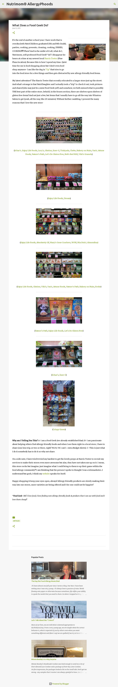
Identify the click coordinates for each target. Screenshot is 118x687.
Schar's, (18, 150)
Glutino (48, 150)
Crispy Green (59, 429)
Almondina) (92, 242)
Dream (67, 198)
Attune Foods (59, 286)
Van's (49, 286)
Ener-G (56, 150)
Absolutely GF (43, 242)
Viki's (44, 286)
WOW (74, 242)
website (46, 474)
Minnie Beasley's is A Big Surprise (43, 659)
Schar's (55, 375)
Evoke (98, 286)
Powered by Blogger (60, 684)
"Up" (48, 69)
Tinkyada (64, 150)
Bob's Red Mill (71, 154)
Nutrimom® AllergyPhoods (29, 4)
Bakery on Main (84, 150)
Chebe (73, 150)
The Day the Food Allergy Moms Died (45, 581)
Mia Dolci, (82, 242)
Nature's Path (38, 154)
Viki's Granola (85, 154)
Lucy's (41, 150)
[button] (13, 32)
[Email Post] (13, 518)
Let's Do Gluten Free (54, 154)
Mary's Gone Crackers (60, 242)
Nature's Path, (72, 286)
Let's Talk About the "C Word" (42, 620)
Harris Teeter (50, 58)
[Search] (56, 4)
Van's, (95, 150)
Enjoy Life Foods (29, 150)
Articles (16, 521)
